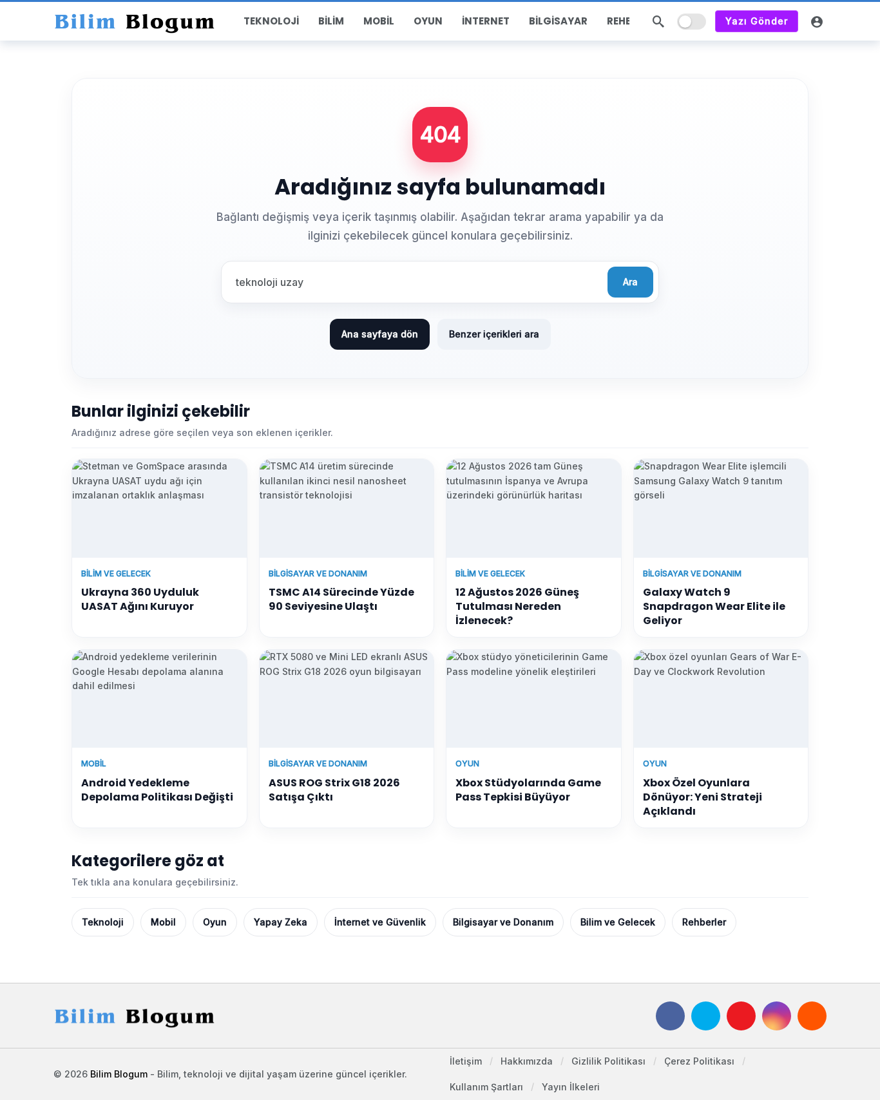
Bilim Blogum (119, 1073)
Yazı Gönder (756, 20)
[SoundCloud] (812, 1015)
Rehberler (704, 921)
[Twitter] (705, 1015)
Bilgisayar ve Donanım (503, 921)
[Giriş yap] (817, 21)
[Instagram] (776, 1015)
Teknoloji (103, 921)
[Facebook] (670, 1015)
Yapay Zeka (280, 921)
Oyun (215, 921)
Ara (630, 281)
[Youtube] (741, 1015)
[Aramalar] (658, 21)
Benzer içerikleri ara (494, 333)
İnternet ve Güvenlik (380, 921)
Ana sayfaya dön (379, 333)
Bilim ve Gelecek (617, 921)
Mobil (163, 921)
